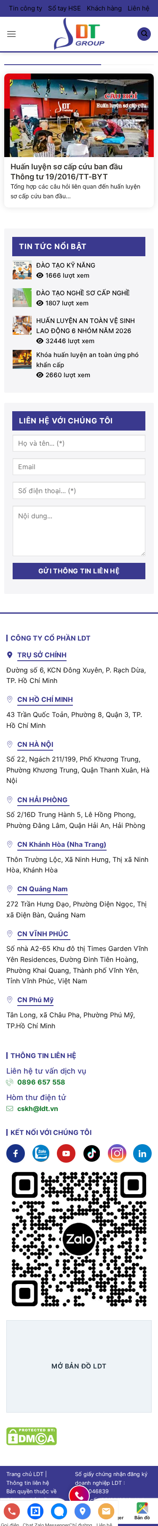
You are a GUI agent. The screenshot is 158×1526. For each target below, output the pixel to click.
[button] (11, 34)
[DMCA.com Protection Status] (31, 1435)
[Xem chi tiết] (15, 1152)
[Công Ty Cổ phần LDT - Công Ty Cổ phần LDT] (79, 34)
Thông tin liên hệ (27, 1483)
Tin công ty (25, 8)
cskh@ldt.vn (37, 1108)
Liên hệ (139, 8)
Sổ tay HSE (64, 8)
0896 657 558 (41, 1082)
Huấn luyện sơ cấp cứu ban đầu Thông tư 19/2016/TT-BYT (67, 171)
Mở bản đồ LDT (78, 1366)
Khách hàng (104, 8)
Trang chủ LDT (24, 1474)
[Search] (144, 34)
